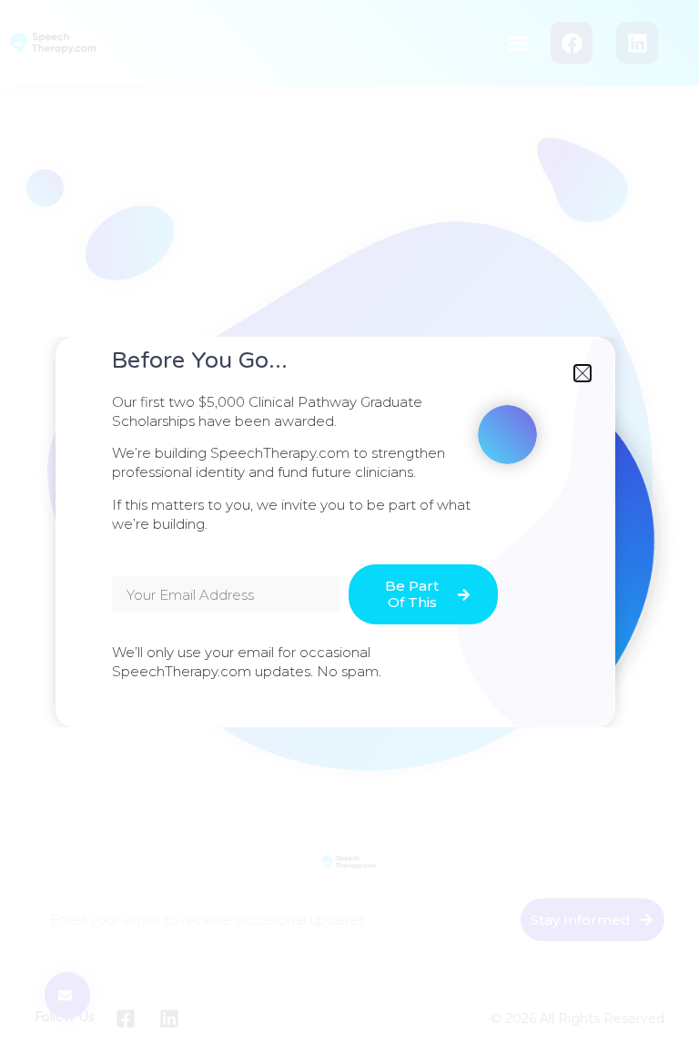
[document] (349, 532)
